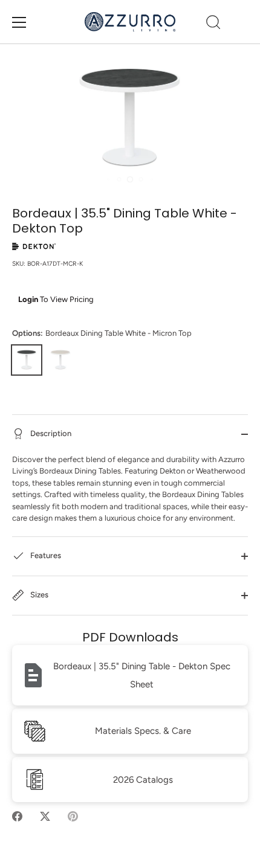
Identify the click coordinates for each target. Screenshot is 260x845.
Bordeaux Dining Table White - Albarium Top (60, 359)
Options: (102, 333)
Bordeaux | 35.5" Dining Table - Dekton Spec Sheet (141, 675)
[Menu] (19, 22)
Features (44, 555)
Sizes (38, 594)
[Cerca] (213, 24)
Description (49, 433)
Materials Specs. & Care (143, 730)
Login (28, 299)
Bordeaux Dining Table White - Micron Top (26, 359)
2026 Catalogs (143, 779)
